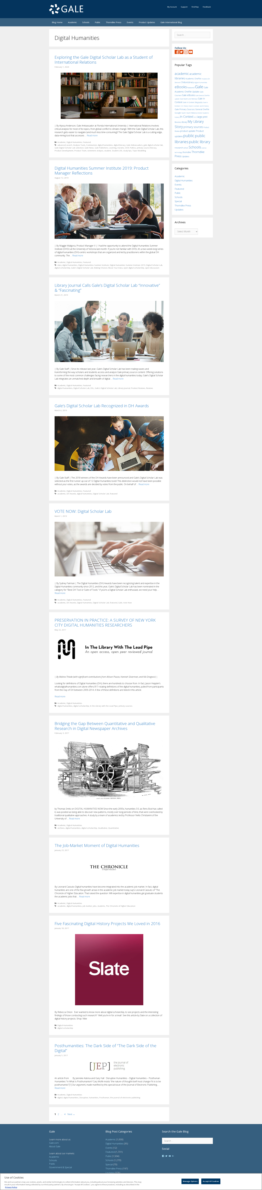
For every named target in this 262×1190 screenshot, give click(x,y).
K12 (195, 117)
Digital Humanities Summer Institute (93, 265)
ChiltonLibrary (187, 82)
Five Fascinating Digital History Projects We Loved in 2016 (107, 923)
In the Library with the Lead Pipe (104, 706)
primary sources (125, 706)
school (186, 148)
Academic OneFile (193, 78)
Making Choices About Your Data (108, 267)
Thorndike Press (113, 22)
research (179, 147)
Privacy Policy (11, 1187)
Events (130, 22)
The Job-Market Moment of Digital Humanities (97, 845)
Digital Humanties (84, 602)
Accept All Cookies (211, 1181)
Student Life (117, 150)
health (183, 113)
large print (202, 116)
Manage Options (190, 1181)
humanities (93, 1097)
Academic (72, 22)
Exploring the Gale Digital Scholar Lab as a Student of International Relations (104, 59)
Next (71, 1114)
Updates (185, 156)
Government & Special (60, 1167)
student (107, 150)
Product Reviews (138, 388)
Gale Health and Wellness (188, 99)
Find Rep (195, 7)
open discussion (152, 267)
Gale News (89, 147)
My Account (172, 7)
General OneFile (202, 109)
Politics (133, 147)
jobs (94, 906)
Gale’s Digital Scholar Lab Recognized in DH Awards (102, 405)
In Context (186, 117)
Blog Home (57, 22)
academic (61, 493)
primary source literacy (146, 147)
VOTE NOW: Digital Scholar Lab (83, 511)
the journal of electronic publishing (125, 1097)
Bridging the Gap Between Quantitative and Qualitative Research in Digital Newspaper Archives (105, 726)
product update (187, 130)
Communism (91, 145)
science (204, 148)
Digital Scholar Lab (154, 265)
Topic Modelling (139, 150)
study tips (127, 150)
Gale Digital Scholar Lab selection (69, 147)
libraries (178, 122)
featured (113, 493)
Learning (112, 147)
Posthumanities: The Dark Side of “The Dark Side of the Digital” (105, 1048)
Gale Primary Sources (185, 109)
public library (199, 141)
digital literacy (119, 145)
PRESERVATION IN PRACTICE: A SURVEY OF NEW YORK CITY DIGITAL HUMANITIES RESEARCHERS (105, 622)
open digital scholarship (133, 267)
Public (97, 22)
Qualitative (102, 828)
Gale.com (54, 1142)
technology (178, 152)
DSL (92, 388)
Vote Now (127, 602)
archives (61, 828)
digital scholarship (62, 267)
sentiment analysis (95, 150)
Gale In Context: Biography (193, 102)
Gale (120, 602)
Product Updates (147, 22)
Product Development (64, 150)
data (59, 265)
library (184, 122)
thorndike (187, 152)
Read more (92, 135)
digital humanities (105, 145)
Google (178, 113)
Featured (87, 142)
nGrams (120, 147)
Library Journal (124, 388)
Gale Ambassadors (134, 145)
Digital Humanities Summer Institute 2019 (127, 265)
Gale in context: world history (199, 106)
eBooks (181, 86)
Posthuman (104, 1097)
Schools (85, 22)
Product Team (80, 150)
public (188, 135)
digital (59, 1097)
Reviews (149, 388)
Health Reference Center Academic (197, 113)
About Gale (54, 1146)
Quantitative (113, 828)
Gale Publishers (101, 147)
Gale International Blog (171, 22)
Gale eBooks (188, 95)
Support (184, 7)
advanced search (64, 145)
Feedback (207, 7)
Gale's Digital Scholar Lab (82, 267)
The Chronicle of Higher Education (120, 906)
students (101, 906)
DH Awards (71, 493)
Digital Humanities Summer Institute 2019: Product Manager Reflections (102, 170)
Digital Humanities (74, 142)
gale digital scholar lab (153, 145)
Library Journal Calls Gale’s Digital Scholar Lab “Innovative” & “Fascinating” (107, 287)
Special (178, 201)
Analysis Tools (79, 145)
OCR (127, 147)
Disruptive (83, 1097)
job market (87, 906)
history (177, 117)
